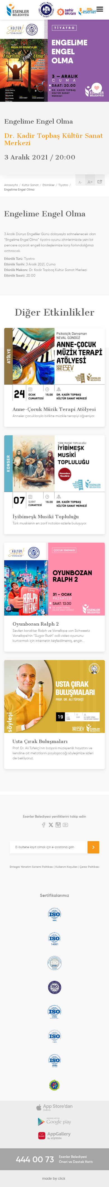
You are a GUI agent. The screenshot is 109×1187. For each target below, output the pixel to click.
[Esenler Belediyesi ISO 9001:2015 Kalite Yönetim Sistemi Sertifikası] (54, 914)
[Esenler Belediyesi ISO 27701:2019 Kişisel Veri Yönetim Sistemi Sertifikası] (54, 987)
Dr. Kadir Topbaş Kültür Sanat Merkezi (58, 270)
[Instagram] (58, 825)
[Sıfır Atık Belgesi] (54, 1085)
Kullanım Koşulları (66, 867)
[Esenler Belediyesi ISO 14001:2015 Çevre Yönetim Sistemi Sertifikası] (54, 938)
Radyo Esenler (87, 12)
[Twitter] (50, 825)
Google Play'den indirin (54, 1122)
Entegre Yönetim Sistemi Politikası (31, 867)
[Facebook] (43, 825)
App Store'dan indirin (54, 1108)
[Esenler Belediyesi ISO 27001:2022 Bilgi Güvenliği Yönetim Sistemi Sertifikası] (54, 963)
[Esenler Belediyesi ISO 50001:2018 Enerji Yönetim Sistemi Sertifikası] (54, 1060)
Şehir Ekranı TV (66, 12)
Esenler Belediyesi (18, 10)
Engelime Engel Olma (19, 189)
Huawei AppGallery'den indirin (54, 1136)
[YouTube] (65, 825)
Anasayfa (11, 185)
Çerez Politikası (89, 867)
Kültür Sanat (46, 10)
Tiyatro (63, 185)
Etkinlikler (48, 185)
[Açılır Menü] (99, 10)
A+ (90, 182)
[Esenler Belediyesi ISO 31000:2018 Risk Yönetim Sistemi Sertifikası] (54, 1012)
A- (80, 182)
